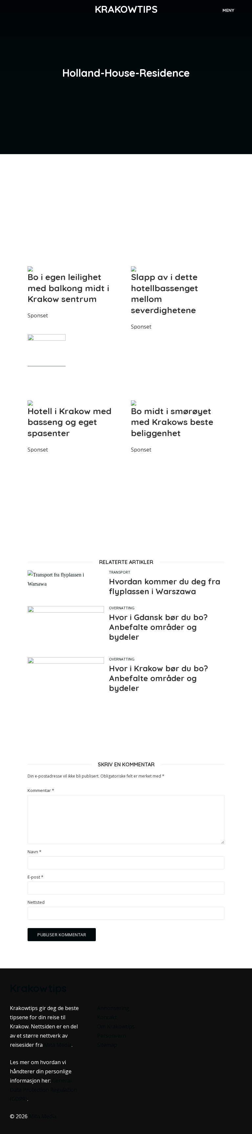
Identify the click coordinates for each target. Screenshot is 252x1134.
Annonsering (113, 1008)
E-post (35, 877)
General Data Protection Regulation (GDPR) (43, 1090)
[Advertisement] (126, 210)
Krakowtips (126, 9)
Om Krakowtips (116, 1026)
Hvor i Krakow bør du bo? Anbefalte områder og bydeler (158, 678)
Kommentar (41, 790)
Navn (34, 852)
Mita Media (58, 1044)
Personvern (111, 1035)
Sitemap (107, 1044)
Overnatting (122, 607)
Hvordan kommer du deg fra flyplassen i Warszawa (164, 586)
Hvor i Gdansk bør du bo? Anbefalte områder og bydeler (158, 627)
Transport (119, 572)
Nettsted (36, 902)
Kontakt (107, 1017)
